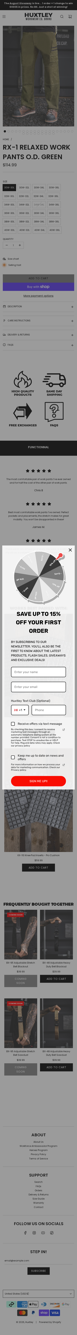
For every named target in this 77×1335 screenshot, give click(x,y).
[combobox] (20, 710)
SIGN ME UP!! (38, 781)
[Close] (70, 550)
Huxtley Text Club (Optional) (30, 701)
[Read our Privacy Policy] (63, 729)
